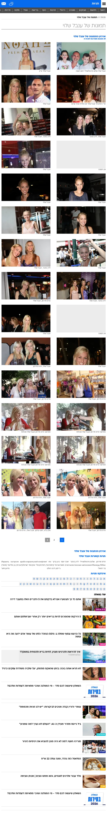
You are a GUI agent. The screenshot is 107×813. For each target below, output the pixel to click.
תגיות (95, 3)
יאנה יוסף (65, 561)
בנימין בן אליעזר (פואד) (11, 565)
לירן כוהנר (74, 561)
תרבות (53, 10)
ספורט (72, 10)
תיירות (7, 10)
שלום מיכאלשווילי (87, 561)
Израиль (5, 561)
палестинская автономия (80, 565)
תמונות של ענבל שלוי (87, 17)
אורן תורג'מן (44, 565)
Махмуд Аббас (99, 565)
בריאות (35, 10)
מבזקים (82, 10)
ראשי (102, 10)
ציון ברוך (56, 561)
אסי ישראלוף (26, 565)
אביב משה (64, 565)
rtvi (49, 561)
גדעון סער (5, 568)
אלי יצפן (35, 565)
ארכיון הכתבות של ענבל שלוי (90, 551)
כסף (44, 10)
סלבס (17, 10)
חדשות (93, 10)
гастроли (15, 561)
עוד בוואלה (100, 594)
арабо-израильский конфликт (33, 561)
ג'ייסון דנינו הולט (53, 568)
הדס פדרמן (101, 561)
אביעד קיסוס (54, 565)
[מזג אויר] (11, 4)
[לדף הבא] (47, 540)
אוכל (26, 10)
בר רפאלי (102, 568)
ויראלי (62, 10)
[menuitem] (93, 10)
